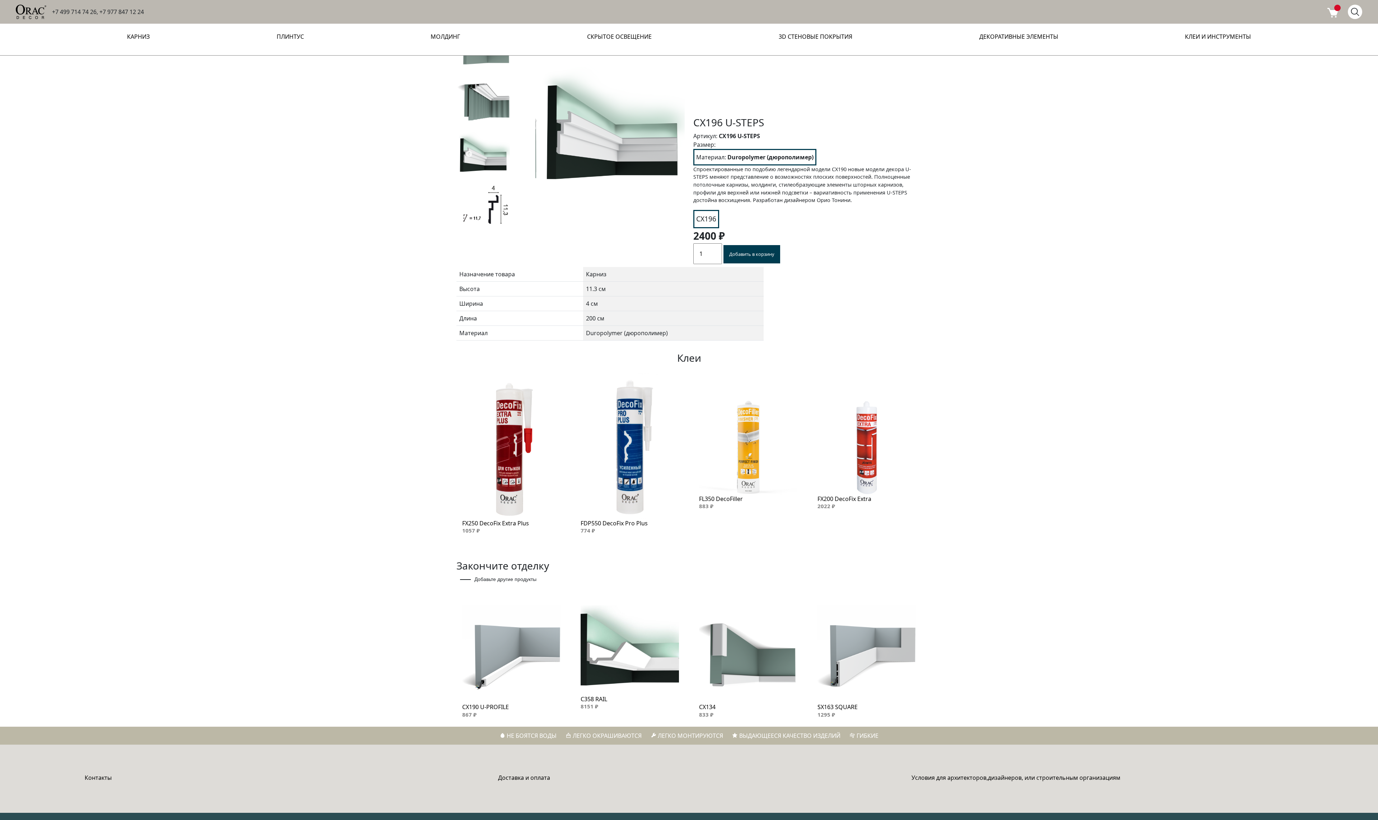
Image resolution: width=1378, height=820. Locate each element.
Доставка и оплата (524, 778)
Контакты (98, 778)
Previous (469, 154)
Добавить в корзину (751, 254)
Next (514, 154)
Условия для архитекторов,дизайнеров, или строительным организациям (1015, 778)
